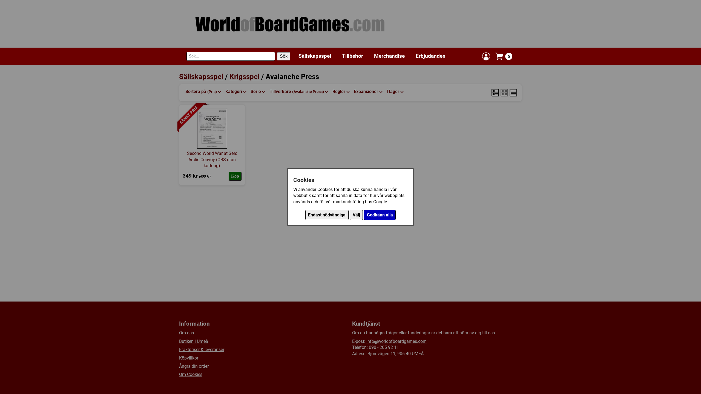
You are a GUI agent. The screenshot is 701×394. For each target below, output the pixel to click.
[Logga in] (486, 56)
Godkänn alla (380, 215)
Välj (356, 215)
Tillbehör (352, 56)
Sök (284, 56)
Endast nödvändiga (327, 215)
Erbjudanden (431, 56)
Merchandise (389, 56)
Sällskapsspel (314, 56)
